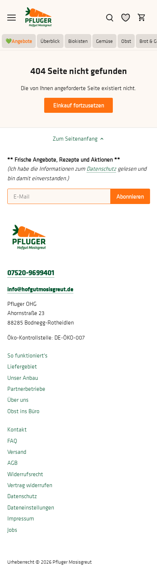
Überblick (50, 41)
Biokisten (78, 41)
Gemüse (104, 41)
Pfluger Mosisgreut (72, 562)
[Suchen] (110, 17)
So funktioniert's (27, 355)
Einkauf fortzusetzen (78, 105)
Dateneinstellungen (30, 507)
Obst (126, 41)
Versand (16, 451)
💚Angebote (18, 41)
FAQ (12, 440)
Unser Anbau (22, 377)
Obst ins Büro (23, 411)
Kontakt (17, 429)
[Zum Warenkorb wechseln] (141, 17)
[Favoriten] (126, 17)
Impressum (20, 518)
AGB (12, 462)
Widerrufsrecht (25, 474)
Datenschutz (22, 496)
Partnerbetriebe (26, 388)
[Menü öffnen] (11, 18)
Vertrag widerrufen (29, 485)
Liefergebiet (22, 366)
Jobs (12, 529)
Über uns (17, 399)
